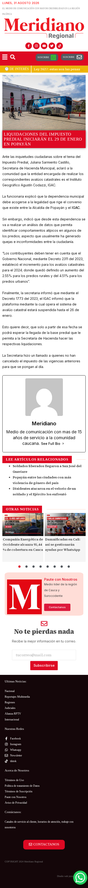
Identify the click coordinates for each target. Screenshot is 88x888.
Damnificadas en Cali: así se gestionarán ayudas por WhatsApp (62, 544)
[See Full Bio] (63, 443)
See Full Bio (50, 444)
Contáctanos (57, 607)
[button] (4, 57)
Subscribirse (44, 665)
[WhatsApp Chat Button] (80, 878)
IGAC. (76, 208)
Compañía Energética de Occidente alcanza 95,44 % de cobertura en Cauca (23, 544)
